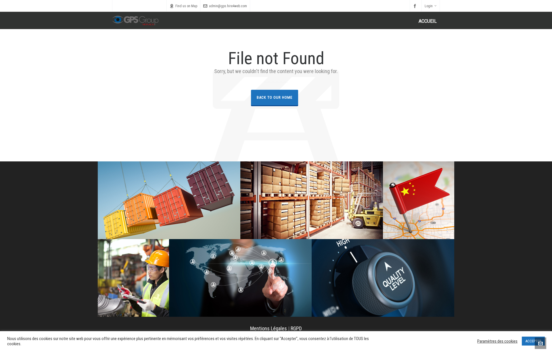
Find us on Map (186, 6)
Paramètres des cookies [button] (497, 341)
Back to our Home (274, 97)
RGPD (296, 328)
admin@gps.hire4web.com (228, 6)
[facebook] (416, 6)
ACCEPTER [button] (533, 341)
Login (429, 6)
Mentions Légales (268, 328)
